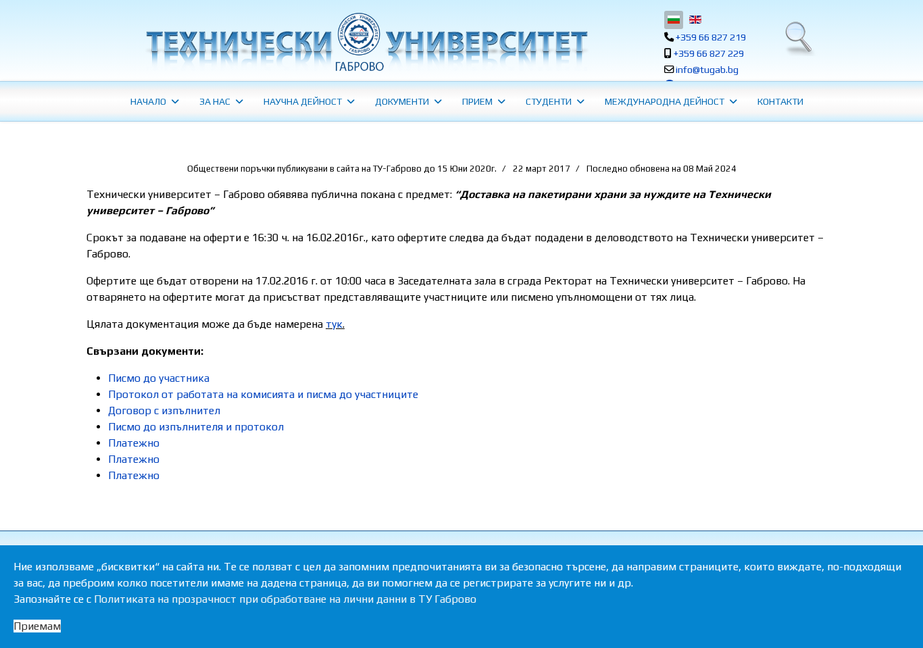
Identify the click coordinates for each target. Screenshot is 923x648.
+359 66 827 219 (711, 37)
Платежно (133, 443)
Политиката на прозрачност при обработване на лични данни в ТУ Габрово (285, 599)
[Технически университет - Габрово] (365, 42)
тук (334, 324)
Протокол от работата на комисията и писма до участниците (263, 394)
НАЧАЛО (148, 101)
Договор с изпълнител (164, 410)
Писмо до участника (158, 378)
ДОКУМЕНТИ (402, 101)
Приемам (37, 626)
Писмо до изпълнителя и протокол (196, 426)
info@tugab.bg (707, 69)
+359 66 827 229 (709, 53)
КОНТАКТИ (780, 101)
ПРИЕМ (477, 101)
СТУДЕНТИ (549, 101)
